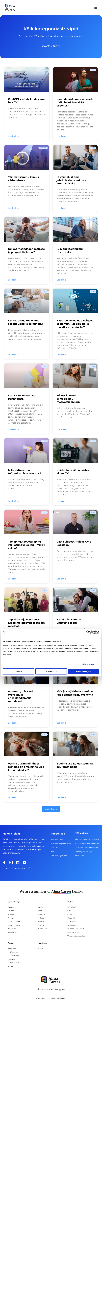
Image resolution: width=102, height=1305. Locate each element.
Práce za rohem (14, 925)
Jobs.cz (11, 907)
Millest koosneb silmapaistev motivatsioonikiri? (68, 398)
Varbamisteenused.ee (76, 936)
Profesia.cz (12, 914)
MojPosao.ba (13, 952)
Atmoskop (12, 929)
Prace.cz (11, 918)
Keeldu (19, 671)
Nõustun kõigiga (83, 671)
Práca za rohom (14, 922)
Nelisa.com (12, 932)
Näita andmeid (88, 664)
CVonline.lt (71, 907)
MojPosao (12, 948)
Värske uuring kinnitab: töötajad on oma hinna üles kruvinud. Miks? (26, 767)
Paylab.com (42, 929)
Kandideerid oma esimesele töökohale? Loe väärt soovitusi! (75, 102)
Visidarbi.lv (71, 922)
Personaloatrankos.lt (75, 929)
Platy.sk (41, 925)
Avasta (46, 45)
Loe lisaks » (13, 136)
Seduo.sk (41, 918)
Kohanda (49, 671)
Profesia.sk (12, 911)
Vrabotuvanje (13, 955)
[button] (96, 7)
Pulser (10, 966)
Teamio (41, 911)
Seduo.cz (41, 914)
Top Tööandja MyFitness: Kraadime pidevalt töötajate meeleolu (26, 623)
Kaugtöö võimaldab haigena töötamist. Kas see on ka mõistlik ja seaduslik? (75, 324)
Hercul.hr (11, 959)
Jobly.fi (40, 948)
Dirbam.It (71, 918)
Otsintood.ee (72, 925)
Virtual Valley (13, 963)
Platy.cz (41, 922)
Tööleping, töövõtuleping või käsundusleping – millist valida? (26, 545)
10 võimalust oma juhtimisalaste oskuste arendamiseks (71, 180)
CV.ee (69, 914)
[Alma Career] (51, 980)
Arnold (40, 907)
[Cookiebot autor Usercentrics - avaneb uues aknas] (88, 632)
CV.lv (69, 911)
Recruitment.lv (73, 932)
